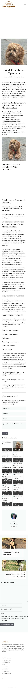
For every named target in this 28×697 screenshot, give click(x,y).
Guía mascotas (6, 662)
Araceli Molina (20, 77)
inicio (4, 657)
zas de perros (7, 658)
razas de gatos (7, 660)
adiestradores (7, 673)
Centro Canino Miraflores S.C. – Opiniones (15, 575)
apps (4, 664)
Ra (3, 658)
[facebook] (2, 678)
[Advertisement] (14, 24)
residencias (6, 671)
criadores (5, 669)
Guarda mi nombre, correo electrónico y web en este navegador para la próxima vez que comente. (14, 618)
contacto (5, 666)
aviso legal (6, 668)
